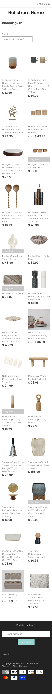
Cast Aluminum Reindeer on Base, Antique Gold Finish (13, 129)
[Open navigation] (4, 4)
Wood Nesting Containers (9, 596)
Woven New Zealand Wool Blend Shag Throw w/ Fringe (38, 599)
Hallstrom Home (26, 12)
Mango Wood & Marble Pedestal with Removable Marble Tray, (11, 169)
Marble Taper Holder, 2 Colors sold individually (39, 296)
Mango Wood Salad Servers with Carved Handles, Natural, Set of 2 (13, 217)
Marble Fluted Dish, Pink (38, 257)
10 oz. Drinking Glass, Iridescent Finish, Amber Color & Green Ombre (12, 84)
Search (6, 654)
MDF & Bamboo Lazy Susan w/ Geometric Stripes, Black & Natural (12, 337)
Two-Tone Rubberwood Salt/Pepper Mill (36, 553)
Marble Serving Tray (12, 293)
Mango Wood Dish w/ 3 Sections (38, 166)
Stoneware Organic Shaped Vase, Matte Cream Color (38, 465)
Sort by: (6, 34)
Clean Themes (20, 666)
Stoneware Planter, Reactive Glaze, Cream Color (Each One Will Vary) (12, 555)
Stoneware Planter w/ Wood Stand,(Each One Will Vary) (38, 512)
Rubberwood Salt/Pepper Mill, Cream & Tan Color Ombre (12, 421)
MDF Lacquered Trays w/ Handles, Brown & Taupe (37, 335)
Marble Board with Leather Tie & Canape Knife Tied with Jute (38, 217)
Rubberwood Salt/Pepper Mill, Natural (37, 419)
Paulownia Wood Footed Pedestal (37, 377)
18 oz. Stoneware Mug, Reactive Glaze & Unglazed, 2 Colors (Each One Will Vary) (39, 86)
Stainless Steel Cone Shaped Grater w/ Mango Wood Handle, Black (13, 467)
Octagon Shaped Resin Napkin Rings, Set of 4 (13, 379)
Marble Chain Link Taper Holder (12, 257)
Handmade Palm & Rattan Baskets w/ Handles (38, 129)
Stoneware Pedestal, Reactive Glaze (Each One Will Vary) (12, 512)
